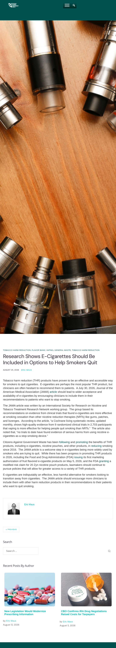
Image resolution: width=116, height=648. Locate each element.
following (64, 442)
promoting (82, 442)
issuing (78, 457)
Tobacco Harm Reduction (86, 350)
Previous (12, 529)
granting (104, 461)
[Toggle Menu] (67, 5)
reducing (96, 445)
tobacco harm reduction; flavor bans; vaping (28, 350)
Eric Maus (26, 370)
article (53, 391)
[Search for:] (21, 551)
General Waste (63, 350)
